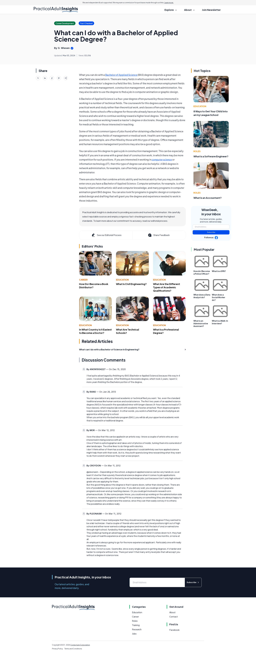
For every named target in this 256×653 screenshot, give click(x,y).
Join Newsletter (211, 9)
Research (136, 629)
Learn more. (169, 3)
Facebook (174, 629)
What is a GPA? (219, 271)
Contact (173, 616)
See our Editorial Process (109, 235)
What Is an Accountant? (207, 197)
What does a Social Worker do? (218, 297)
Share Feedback (161, 235)
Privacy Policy (57, 649)
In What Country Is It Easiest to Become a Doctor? (95, 331)
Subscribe (211, 232)
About (172, 612)
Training (136, 625)
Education (122, 279)
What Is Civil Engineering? (131, 283)
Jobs (134, 633)
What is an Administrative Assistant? (200, 323)
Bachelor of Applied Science (121, 74)
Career (83, 279)
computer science (162, 159)
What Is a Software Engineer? (210, 156)
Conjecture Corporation (80, 645)
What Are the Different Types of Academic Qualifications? (166, 287)
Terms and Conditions (73, 649)
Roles (197, 151)
